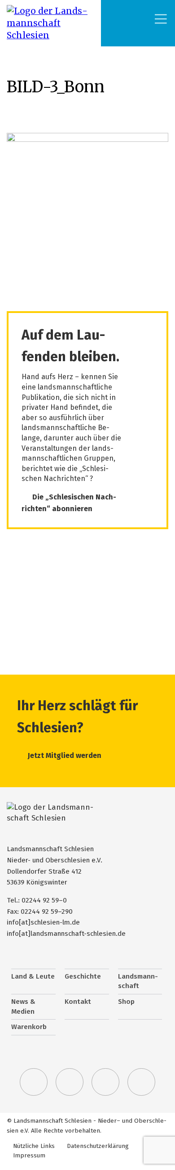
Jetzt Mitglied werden (64, 755)
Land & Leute (33, 976)
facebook (69, 1082)
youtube (141, 1082)
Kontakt (78, 1002)
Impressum (29, 1155)
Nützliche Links (34, 1146)
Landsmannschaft (138, 981)
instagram (105, 1082)
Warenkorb (29, 1027)
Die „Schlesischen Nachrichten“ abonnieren (69, 503)
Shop (126, 1002)
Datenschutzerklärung (98, 1146)
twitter (34, 1082)
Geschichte (83, 976)
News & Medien (23, 1007)
